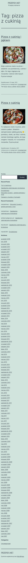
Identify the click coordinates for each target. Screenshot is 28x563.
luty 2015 (4, 300)
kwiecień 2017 (5, 254)
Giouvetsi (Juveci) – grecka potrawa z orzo (13, 193)
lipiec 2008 (4, 500)
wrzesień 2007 (5, 526)
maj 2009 (4, 475)
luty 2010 (4, 451)
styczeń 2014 (5, 334)
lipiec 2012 (4, 380)
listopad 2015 (5, 282)
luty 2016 (4, 277)
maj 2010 (4, 444)
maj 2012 (4, 385)
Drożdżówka (5, 190)
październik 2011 (6, 403)
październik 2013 (6, 341)
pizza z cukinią (12, 86)
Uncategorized (22, 84)
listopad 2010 (5, 428)
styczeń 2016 (5, 280)
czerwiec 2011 (5, 413)
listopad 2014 (5, 308)
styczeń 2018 (5, 244)
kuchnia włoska (8, 152)
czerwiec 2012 (5, 382)
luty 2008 (4, 513)
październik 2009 (6, 462)
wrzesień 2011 (5, 405)
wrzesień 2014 (5, 313)
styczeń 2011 (5, 423)
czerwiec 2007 (5, 533)
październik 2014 (6, 311)
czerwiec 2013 (5, 352)
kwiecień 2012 (5, 387)
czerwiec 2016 (5, 272)
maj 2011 (4, 416)
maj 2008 (4, 505)
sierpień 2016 (5, 267)
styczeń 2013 (5, 364)
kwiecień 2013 (5, 357)
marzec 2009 (5, 480)
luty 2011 (4, 421)
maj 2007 (4, 536)
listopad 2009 (5, 459)
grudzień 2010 (5, 426)
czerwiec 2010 (5, 441)
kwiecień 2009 (5, 477)
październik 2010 (6, 431)
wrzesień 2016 (5, 264)
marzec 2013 (5, 359)
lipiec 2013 (4, 349)
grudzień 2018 (5, 239)
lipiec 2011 (4, 410)
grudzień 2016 (5, 259)
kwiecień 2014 (5, 326)
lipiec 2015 (4, 293)
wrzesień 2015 (5, 288)
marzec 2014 (5, 328)
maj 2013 (4, 354)
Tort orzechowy (6, 185)
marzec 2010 (5, 449)
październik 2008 (6, 492)
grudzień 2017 (5, 247)
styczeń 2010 (5, 454)
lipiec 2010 (4, 439)
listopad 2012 (5, 369)
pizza (5, 86)
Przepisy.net (14, 3)
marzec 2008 (5, 510)
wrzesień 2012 (5, 375)
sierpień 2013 (5, 346)
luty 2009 (4, 482)
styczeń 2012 (5, 395)
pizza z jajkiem (21, 86)
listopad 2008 (5, 490)
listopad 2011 (5, 400)
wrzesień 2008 (5, 495)
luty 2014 (4, 331)
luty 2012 (4, 393)
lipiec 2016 (4, 270)
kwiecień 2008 (5, 508)
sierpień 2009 (5, 467)
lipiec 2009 (4, 469)
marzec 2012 (5, 390)
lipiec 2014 (4, 318)
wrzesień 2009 (5, 464)
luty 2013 (4, 362)
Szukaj (3, 174)
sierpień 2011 (5, 408)
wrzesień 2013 (5, 344)
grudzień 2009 (5, 457)
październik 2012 (6, 372)
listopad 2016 (5, 262)
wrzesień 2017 (5, 249)
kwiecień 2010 (5, 446)
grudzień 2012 (5, 367)
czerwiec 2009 (5, 472)
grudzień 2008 (5, 487)
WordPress (20, 556)
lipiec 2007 (4, 531)
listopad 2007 (5, 521)
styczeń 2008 (5, 516)
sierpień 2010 (5, 436)
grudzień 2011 (5, 398)
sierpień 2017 (5, 252)
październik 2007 (6, 523)
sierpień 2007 (5, 528)
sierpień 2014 (5, 316)
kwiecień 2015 (5, 295)
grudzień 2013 (5, 336)
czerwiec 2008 (5, 503)
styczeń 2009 (5, 485)
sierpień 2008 (5, 498)
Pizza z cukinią (10, 102)
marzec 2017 (5, 257)
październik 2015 (6, 285)
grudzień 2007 (5, 518)
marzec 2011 (5, 418)
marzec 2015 (5, 298)
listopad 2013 (5, 339)
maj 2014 (4, 323)
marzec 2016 (5, 275)
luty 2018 (4, 241)
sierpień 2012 (5, 377)
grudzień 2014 (5, 305)
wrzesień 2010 (5, 434)
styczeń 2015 (5, 303)
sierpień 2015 (5, 290)
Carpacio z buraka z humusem (10, 197)
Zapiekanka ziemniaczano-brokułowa (13, 188)
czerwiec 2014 (5, 321)
